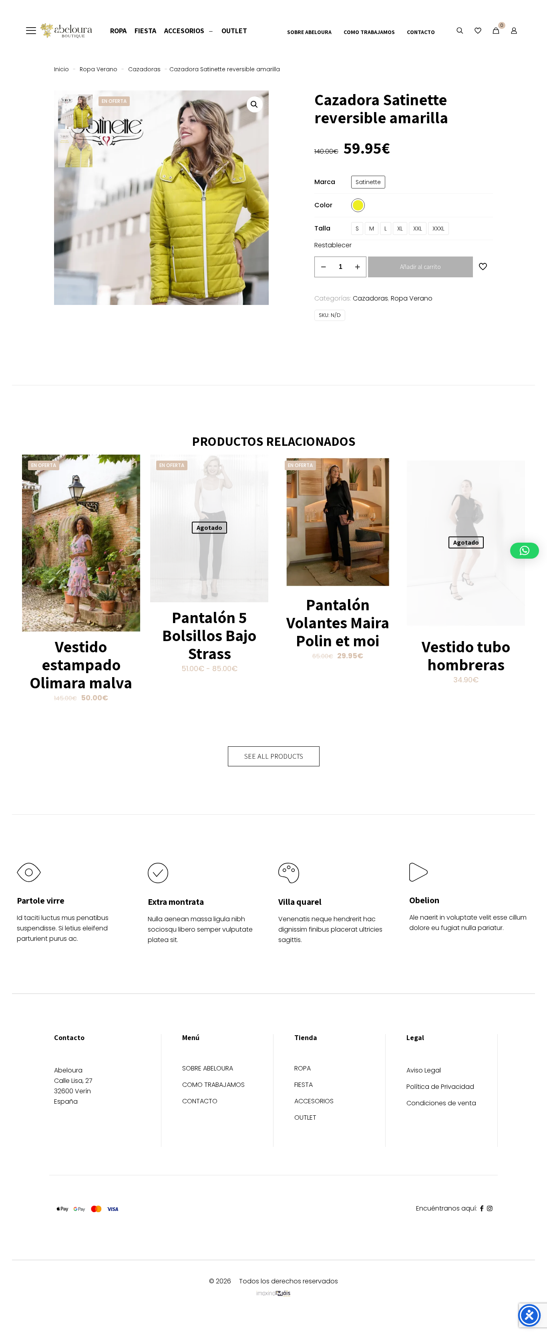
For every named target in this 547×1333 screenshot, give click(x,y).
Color (323, 205)
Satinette (368, 182)
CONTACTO (199, 1102)
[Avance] (129, 500)
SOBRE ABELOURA (207, 1069)
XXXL (438, 229)
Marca (324, 181)
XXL (417, 229)
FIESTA (303, 1085)
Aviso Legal (423, 1070)
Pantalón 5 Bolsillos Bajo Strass (209, 635)
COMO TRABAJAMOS (213, 1085)
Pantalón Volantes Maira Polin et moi (337, 622)
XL (400, 229)
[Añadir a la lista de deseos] (129, 483)
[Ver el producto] (129, 466)
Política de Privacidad (440, 1086)
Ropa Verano (98, 69)
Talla (322, 228)
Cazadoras (144, 69)
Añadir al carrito (420, 267)
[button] (255, 104)
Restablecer (333, 245)
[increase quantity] (357, 267)
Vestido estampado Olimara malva (81, 664)
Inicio (61, 69)
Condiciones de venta (441, 1103)
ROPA (302, 1069)
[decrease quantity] (323, 267)
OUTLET (305, 1118)
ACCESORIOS (314, 1102)
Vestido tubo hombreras (466, 655)
